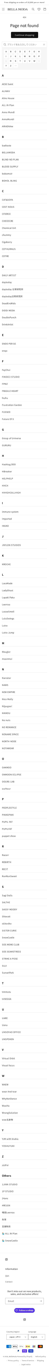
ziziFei (5, 1165)
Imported (7, 518)
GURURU (6, 445)
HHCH (5, 485)
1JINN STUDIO (9, 1184)
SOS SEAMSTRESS (11, 951)
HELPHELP (7, 478)
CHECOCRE (7, 220)
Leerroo (6, 604)
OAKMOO (6, 767)
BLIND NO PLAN (10, 159)
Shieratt (6, 916)
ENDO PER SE (9, 343)
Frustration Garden (12, 404)
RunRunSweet (9, 876)
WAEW (5, 1084)
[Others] (15, 66)
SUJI (4, 965)
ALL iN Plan (8, 105)
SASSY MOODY (9, 909)
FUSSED (6, 411)
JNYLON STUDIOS (11, 545)
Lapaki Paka (8, 597)
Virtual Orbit (8, 1058)
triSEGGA (6, 998)
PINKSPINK (8, 814)
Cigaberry (7, 241)
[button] (3, 9)
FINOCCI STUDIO (10, 376)
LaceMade (7, 583)
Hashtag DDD (9, 464)
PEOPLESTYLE (9, 807)
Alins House (8, 98)
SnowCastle (8, 937)
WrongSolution (10, 1112)
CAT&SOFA (7, 199)
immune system (10, 511)
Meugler (6, 651)
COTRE (5, 256)
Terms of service (28, 1360)
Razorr (5, 855)
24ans (5, 1198)
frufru (5, 398)
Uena (4, 1025)
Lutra (5, 625)
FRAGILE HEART (10, 390)
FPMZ (5, 383)
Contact (8, 1281)
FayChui (6, 369)
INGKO (5, 525)
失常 (4, 1219)
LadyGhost (7, 590)
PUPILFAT (7, 828)
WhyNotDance (9, 1098)
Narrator (6, 677)
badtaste (6, 145)
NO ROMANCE (9, 727)
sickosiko (6, 923)
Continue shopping (24, 35)
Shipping (40, 1360)
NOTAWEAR (8, 748)
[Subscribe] (41, 1301)
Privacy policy (13, 1360)
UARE (5, 1018)
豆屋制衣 (6, 1226)
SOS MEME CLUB (10, 944)
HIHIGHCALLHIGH (11, 492)
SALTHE (6, 902)
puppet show (9, 835)
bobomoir (7, 173)
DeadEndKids (9, 303)
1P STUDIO (7, 1191)
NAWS (5, 685)
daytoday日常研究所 (12, 296)
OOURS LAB (8, 781)
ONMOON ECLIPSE (11, 774)
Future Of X (8, 419)
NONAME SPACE (10, 734)
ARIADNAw (7, 126)
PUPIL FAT (7, 821)
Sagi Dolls (7, 895)
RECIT (5, 869)
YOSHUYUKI (8, 1145)
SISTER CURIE (9, 930)
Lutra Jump (8, 632)
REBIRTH (6, 862)
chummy (6, 234)
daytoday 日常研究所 (12, 289)
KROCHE (6, 564)
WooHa (6, 1105)
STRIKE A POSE (10, 958)
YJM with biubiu (10, 1138)
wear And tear (9, 1091)
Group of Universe (11, 438)
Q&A (7, 1275)
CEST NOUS (8, 206)
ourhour (6, 788)
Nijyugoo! (7, 706)
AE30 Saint (7, 84)
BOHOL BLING (9, 180)
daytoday (7, 282)
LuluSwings (8, 618)
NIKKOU (6, 713)
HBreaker (7, 471)
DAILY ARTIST (9, 275)
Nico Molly (7, 699)
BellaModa (13, 1356)
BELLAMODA (8, 152)
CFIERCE (6, 213)
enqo (4, 350)
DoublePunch (9, 317)
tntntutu (6, 991)
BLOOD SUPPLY (10, 166)
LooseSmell (8, 611)
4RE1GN (6, 1205)
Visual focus (8, 1065)
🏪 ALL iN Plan (9, 1233)
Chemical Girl (9, 227)
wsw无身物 (7, 1119)
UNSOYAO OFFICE (11, 1032)
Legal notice (26, 1364)
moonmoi (7, 658)
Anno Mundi (8, 112)
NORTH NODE (9, 741)
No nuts (6, 720)
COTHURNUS (9, 249)
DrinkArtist (7, 324)
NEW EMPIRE (8, 692)
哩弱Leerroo (8, 1212)
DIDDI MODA (8, 310)
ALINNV (6, 91)
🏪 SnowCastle (10, 1240)
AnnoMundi (8, 119)
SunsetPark (8, 972)
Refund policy (40, 1356)
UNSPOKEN (8, 1039)
